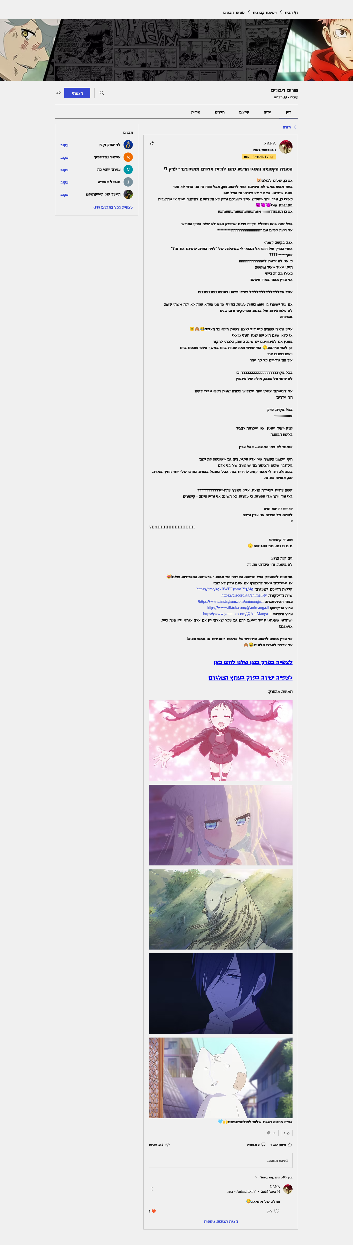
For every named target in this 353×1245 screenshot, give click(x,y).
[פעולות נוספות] (152, 1189)
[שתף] (152, 143)
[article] (220, 682)
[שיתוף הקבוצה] (58, 93)
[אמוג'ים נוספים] (272, 1133)
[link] (288, 111)
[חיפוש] (102, 93)
